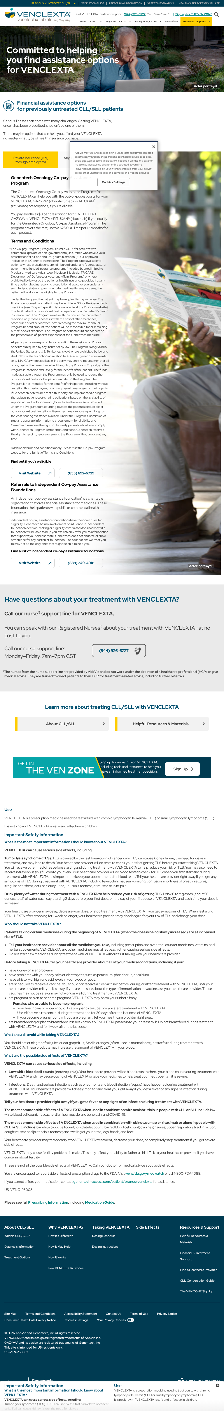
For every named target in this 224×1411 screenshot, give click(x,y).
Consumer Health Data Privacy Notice (30, 1320)
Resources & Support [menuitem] (194, 21)
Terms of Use (139, 1314)
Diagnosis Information (19, 1247)
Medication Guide (99, 1202)
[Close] (154, 146)
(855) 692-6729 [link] (81, 473)
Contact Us (113, 1314)
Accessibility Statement (80, 1314)
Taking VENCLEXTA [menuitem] (146, 21)
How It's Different (60, 1236)
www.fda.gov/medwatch (144, 1173)
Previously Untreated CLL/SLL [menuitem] (52, 3)
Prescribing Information (48, 1202)
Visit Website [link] (29, 473)
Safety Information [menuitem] (160, 3)
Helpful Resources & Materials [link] (161, 723)
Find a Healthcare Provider (198, 1270)
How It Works (57, 1257)
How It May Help (59, 1247)
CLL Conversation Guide (197, 1281)
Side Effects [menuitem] (171, 21)
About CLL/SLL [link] (60, 723)
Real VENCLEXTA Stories (66, 1268)
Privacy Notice (167, 1314)
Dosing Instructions (105, 1247)
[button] (217, 14)
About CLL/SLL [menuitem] (88, 21)
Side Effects (147, 1227)
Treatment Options (17, 1257)
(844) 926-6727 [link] (114, 650)
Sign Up (180, 768)
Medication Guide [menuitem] (92, 3)
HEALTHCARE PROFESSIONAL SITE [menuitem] (199, 3)
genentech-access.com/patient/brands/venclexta (112, 1181)
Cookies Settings (76, 1320)
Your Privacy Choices (111, 1320)
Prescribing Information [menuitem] (125, 3)
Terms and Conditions (40, 1314)
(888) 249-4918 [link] (81, 563)
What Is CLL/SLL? (17, 1236)
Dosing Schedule (104, 1236)
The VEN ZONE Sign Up (196, 1291)
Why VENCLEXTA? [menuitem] (116, 21)
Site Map (10, 1314)
